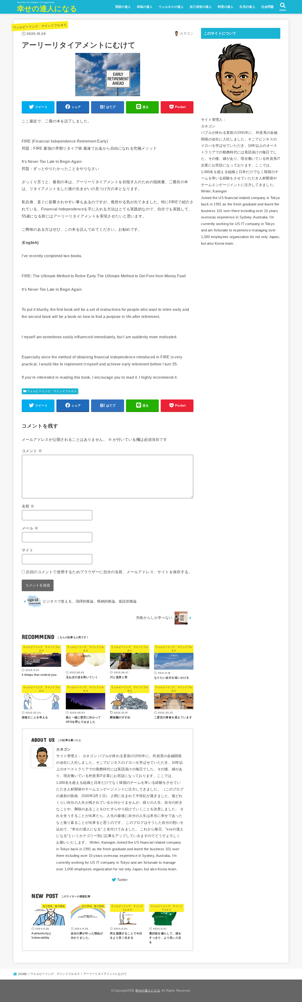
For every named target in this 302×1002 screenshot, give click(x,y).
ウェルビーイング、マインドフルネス (40, 26)
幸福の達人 (145, 7)
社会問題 (267, 7)
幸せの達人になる (47, 8)
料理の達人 (226, 7)
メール (30, 528)
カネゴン (63, 749)
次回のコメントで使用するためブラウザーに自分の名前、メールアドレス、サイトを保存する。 (109, 572)
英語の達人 (123, 7)
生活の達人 (247, 7)
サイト (27, 550)
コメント (32, 451)
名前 (28, 506)
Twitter (122, 880)
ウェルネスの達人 (171, 7)
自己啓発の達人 (201, 7)
